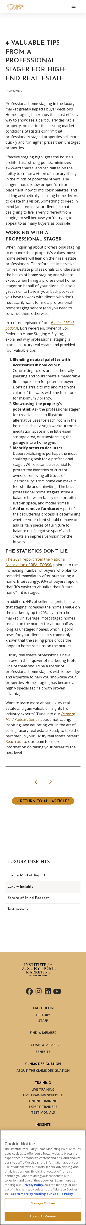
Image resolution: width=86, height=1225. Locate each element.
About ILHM (43, 1008)
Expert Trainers (43, 1106)
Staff (43, 1020)
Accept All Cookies (42, 1216)
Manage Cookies (43, 1203)
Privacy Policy (33, 1185)
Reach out (14, 741)
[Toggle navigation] (73, 6)
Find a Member (43, 1033)
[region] (43, 1177)
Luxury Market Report (26, 875)
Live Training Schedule (43, 1095)
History (43, 1015)
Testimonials (17, 909)
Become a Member (43, 1045)
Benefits (43, 1051)
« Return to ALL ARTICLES (43, 801)
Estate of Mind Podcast (28, 898)
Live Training (43, 1089)
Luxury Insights (20, 887)
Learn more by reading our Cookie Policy (42, 1194)
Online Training (43, 1101)
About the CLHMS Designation (43, 1070)
